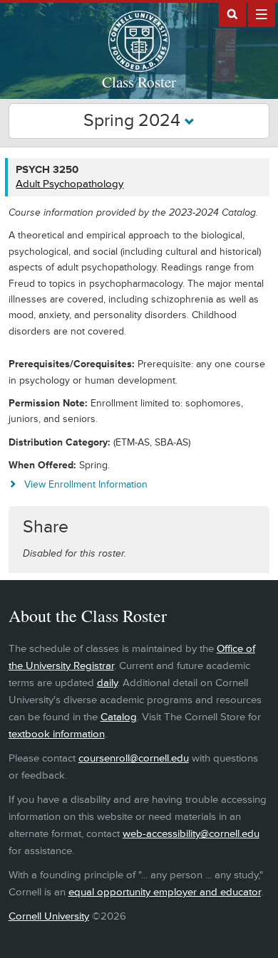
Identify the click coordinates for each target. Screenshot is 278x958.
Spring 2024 (134, 121)
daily (107, 683)
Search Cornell (232, 13)
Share (45, 527)
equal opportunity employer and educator (164, 892)
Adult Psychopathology (69, 184)
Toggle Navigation (261, 13)
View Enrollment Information (86, 484)
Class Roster (139, 82)
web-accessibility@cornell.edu (191, 834)
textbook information (57, 734)
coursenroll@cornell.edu (133, 758)
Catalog (119, 717)
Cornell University (49, 916)
